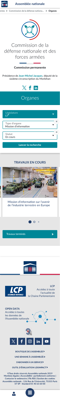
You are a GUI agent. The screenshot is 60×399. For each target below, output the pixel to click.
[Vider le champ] (56, 121)
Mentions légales (11, 376)
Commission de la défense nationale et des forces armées (27, 11)
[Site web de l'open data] (30, 314)
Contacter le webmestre (16, 379)
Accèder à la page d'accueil (4, 4)
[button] (29, 221)
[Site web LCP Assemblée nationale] (30, 291)
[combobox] (30, 114)
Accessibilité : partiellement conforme (38, 376)
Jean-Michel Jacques (30, 76)
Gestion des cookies (46, 379)
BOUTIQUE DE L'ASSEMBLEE (29, 352)
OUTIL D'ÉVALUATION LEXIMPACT (29, 368)
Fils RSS (32, 379)
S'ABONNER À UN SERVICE (29, 362)
